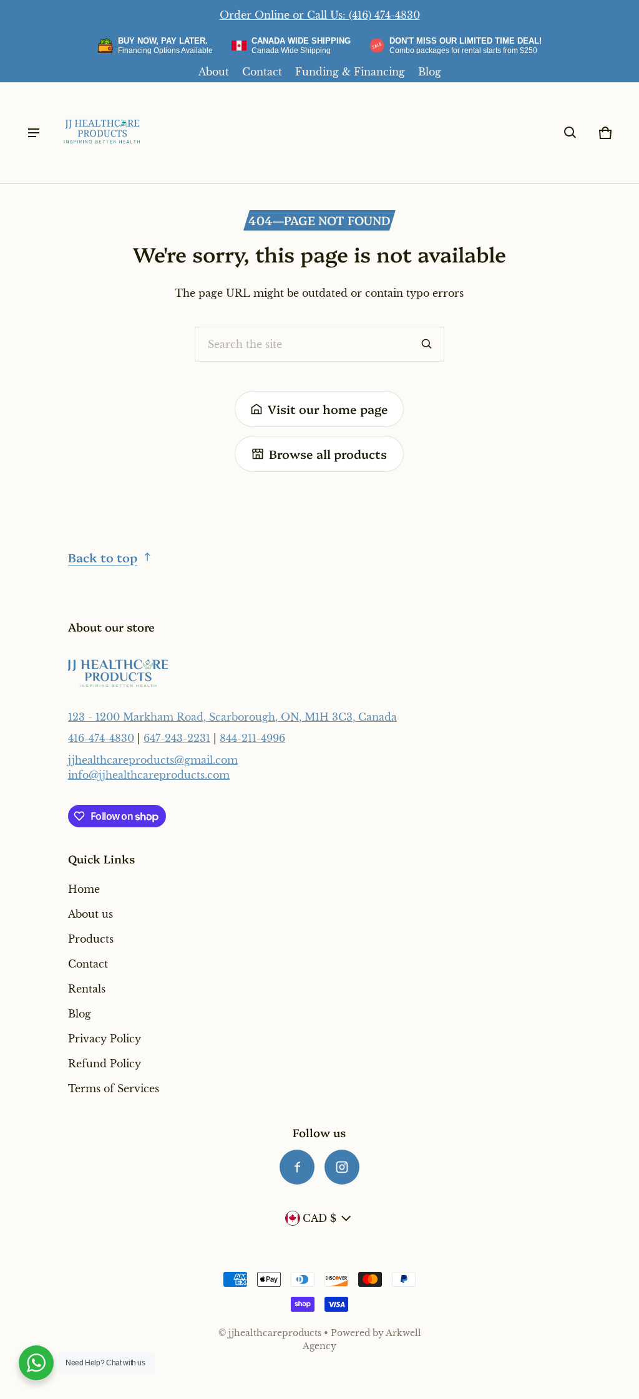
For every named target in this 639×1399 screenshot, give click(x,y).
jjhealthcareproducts (274, 1333)
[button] (570, 132)
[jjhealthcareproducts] (102, 132)
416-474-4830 (101, 738)
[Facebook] (297, 1167)
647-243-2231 (177, 738)
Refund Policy (104, 1063)
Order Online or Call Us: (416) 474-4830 (320, 15)
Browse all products (328, 453)
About (213, 71)
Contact (262, 71)
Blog (429, 71)
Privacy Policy (104, 1038)
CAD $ (319, 1218)
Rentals (86, 989)
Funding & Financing (350, 71)
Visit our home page (328, 408)
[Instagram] (341, 1167)
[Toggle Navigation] (33, 132)
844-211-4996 (252, 738)
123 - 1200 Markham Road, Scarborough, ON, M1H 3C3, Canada (232, 717)
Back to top (102, 557)
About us (90, 914)
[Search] (426, 344)
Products (91, 939)
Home (84, 889)
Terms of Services (113, 1088)
